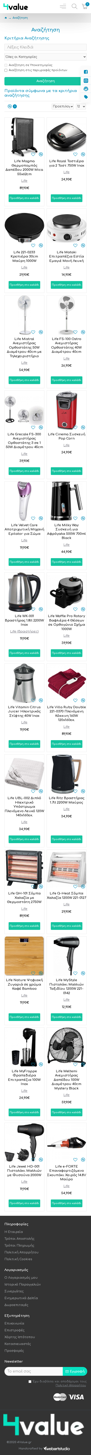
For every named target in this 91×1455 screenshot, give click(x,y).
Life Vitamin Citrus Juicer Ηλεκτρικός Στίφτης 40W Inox (24, 711)
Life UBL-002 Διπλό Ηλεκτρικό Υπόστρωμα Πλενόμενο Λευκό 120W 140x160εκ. (24, 806)
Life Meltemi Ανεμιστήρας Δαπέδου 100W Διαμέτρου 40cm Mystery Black (66, 1079)
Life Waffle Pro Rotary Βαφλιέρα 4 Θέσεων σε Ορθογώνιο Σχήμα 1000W (66, 622)
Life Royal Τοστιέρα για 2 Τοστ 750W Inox (66, 163)
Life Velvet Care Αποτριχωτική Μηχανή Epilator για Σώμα (24, 529)
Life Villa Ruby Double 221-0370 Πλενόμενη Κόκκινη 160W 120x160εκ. (66, 713)
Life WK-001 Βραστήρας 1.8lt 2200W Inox (24, 620)
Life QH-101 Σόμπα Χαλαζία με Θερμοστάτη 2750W (24, 898)
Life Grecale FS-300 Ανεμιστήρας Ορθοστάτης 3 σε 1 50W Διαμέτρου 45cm (24, 440)
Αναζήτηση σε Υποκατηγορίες (30, 65)
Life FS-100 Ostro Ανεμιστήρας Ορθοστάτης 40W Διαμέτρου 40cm (66, 345)
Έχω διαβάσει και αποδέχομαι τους (60, 1383)
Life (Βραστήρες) (24, 631)
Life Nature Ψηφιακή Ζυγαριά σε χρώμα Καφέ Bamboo (24, 984)
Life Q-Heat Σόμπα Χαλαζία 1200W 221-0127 (66, 896)
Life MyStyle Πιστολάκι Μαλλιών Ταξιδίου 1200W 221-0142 (66, 986)
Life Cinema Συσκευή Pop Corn (66, 436)
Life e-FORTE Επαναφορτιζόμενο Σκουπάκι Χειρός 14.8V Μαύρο (66, 1173)
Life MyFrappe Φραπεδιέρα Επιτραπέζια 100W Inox (24, 1077)
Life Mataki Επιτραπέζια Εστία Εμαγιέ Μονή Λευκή (66, 256)
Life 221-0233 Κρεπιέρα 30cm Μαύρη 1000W (24, 256)
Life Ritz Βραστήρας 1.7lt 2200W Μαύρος (66, 800)
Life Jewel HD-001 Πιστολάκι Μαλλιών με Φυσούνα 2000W (24, 1171)
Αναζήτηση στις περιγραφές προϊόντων (38, 70)
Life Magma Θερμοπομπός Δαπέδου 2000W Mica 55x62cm (24, 167)
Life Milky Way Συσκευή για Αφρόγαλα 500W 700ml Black (66, 531)
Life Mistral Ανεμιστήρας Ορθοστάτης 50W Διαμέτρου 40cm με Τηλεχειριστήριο (24, 347)
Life (24, 181)
